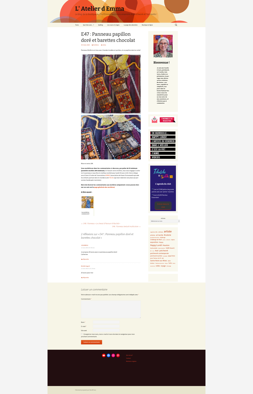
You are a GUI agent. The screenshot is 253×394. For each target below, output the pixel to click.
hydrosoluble (153, 248)
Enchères (96, 45)
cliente (163, 239)
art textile (159, 235)
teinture (152, 263)
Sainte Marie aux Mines (158, 261)
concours (168, 239)
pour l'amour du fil (155, 258)
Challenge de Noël (156, 240)
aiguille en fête (154, 232)
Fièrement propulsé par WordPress (85, 390)
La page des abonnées (131, 25)
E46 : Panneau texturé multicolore (126, 226)
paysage (165, 256)
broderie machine (154, 237)
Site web (84, 330)
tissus (166, 263)
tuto (170, 263)
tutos (174, 263)
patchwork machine (156, 256)
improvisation (161, 248)
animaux (160, 232)
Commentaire (86, 299)
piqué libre (171, 256)
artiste (168, 231)
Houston (166, 245)
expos (173, 240)
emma (104, 45)
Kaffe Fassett (170, 248)
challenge (162, 237)
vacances (152, 266)
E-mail (84, 326)
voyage (163, 266)
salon (169, 261)
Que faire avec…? (88, 25)
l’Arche (111, 178)
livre (153, 251)
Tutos (77, 25)
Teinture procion (159, 263)
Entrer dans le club (163, 205)
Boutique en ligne (147, 25)
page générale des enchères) (104, 187)
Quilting (100, 25)
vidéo (158, 266)
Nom (83, 322)
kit (151, 251)
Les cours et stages (113, 25)
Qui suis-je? (129, 355)
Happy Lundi (156, 245)
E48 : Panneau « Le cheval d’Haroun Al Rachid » (100, 223)
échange (169, 266)
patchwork (163, 250)
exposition (154, 242)
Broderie (167, 235)
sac (163, 258)
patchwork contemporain (159, 253)
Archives (163, 218)
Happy (161, 242)
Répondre (86, 259)
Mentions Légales (131, 361)
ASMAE (107, 175)
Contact (128, 358)
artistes (152, 235)
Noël (157, 251)
